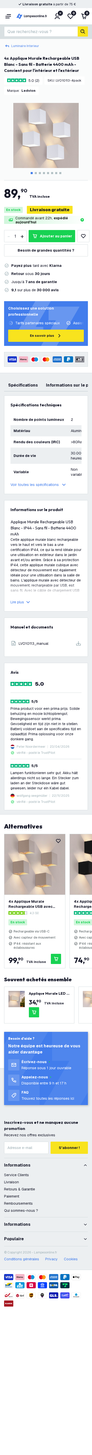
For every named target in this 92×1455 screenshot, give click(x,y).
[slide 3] (40, 173)
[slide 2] (36, 173)
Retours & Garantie (19, 1189)
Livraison (11, 1182)
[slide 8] (60, 173)
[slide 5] (48, 173)
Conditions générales (21, 1259)
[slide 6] (52, 173)
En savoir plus (42, 335)
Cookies (71, 1259)
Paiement (11, 1196)
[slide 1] (32, 173)
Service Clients (16, 1175)
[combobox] (41, 31)
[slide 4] (44, 173)
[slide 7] (56, 173)
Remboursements (18, 1203)
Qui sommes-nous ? (21, 1210)
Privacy (51, 1259)
